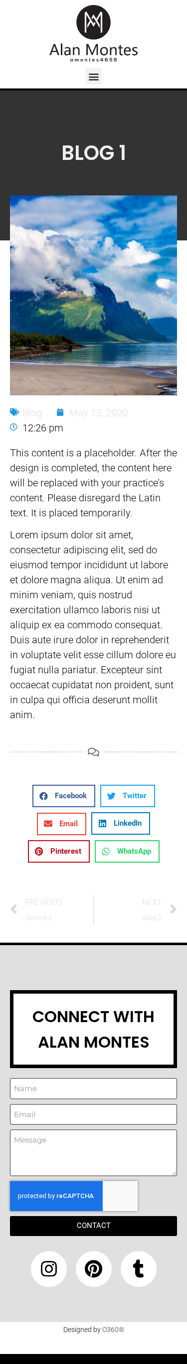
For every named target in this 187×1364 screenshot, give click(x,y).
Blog (32, 413)
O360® (113, 1330)
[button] (93, 76)
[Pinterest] (94, 1269)
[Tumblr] (139, 1269)
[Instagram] (49, 1269)
